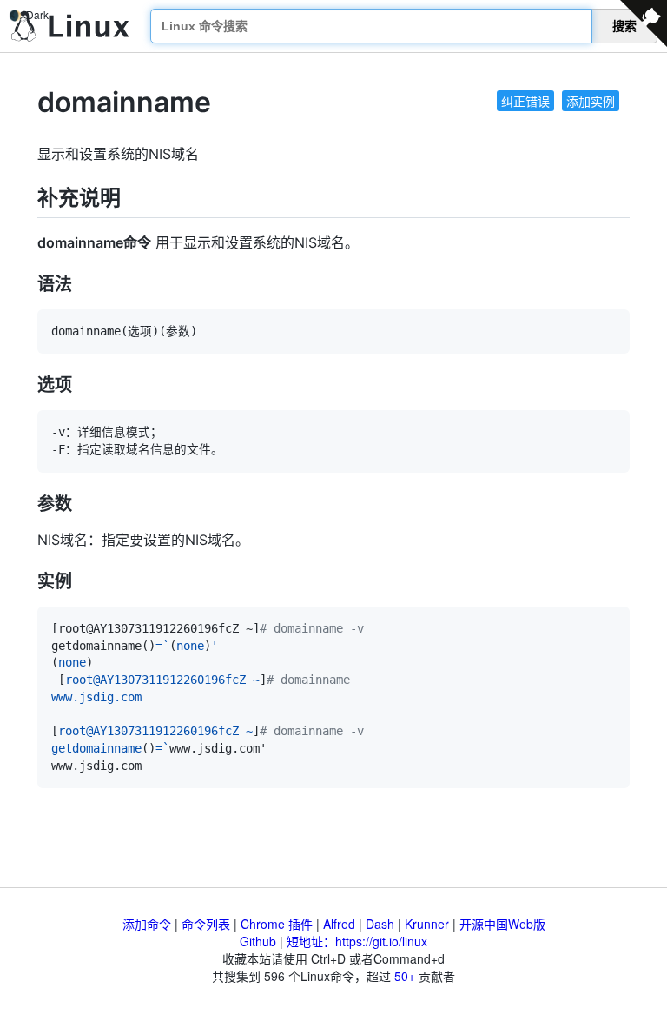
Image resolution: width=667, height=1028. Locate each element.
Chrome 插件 (277, 923)
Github (258, 941)
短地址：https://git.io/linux (357, 941)
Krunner (427, 923)
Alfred (339, 923)
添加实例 (590, 100)
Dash (380, 923)
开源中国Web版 (502, 923)
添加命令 (146, 923)
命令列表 (206, 923)
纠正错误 (525, 100)
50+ (404, 976)
